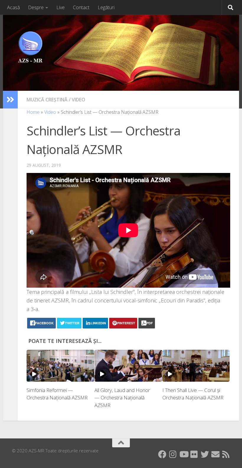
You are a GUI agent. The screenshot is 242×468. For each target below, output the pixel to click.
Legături (106, 7)
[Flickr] (194, 454)
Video (78, 99)
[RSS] (226, 454)
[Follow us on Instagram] (173, 454)
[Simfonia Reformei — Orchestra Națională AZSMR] (60, 366)
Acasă (13, 7)
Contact (81, 7)
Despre (36, 7)
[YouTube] (183, 454)
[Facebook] (162, 454)
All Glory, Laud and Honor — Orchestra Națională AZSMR (122, 398)
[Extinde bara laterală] (10, 100)
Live (60, 7)
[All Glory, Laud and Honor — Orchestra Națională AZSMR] (128, 366)
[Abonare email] (215, 454)
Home (33, 112)
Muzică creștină (47, 99)
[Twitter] (205, 454)
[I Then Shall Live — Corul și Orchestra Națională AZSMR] (196, 366)
